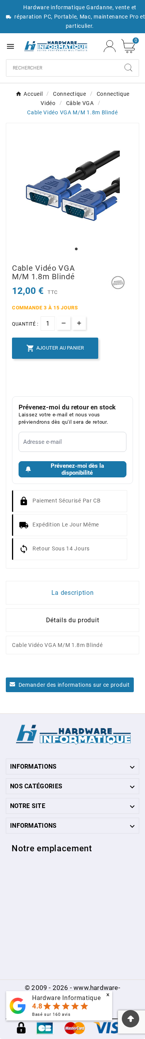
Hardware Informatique (66, 998)
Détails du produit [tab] (72, 620)
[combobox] (62, 68)
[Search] (128, 67)
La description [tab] (72, 592)
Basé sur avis (51, 1014)
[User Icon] (110, 46)
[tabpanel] (72, 186)
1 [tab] (76, 249)
